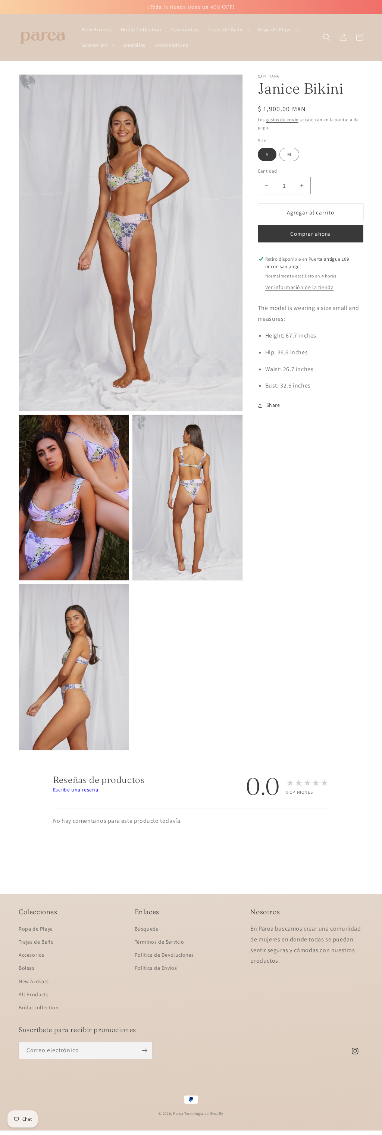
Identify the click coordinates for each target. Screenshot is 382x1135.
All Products (33, 994)
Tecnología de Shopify (203, 1113)
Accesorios (31, 954)
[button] (228, 29)
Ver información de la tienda (299, 287)
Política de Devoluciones (164, 954)
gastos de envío (282, 119)
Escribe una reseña (75, 789)
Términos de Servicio (159, 941)
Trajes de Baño (36, 941)
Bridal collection (39, 1007)
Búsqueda (147, 928)
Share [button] (273, 405)
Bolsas (27, 968)
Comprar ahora (310, 233)
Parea (178, 1113)
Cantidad (267, 171)
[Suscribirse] (144, 1050)
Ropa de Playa (36, 928)
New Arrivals (33, 981)
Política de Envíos (156, 968)
